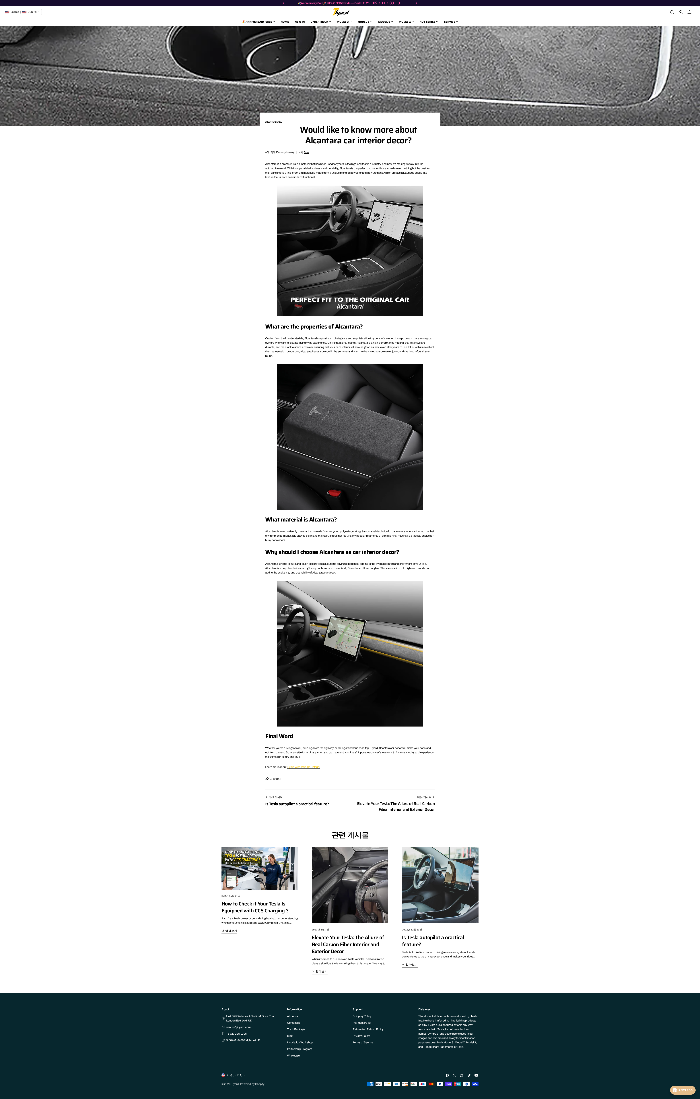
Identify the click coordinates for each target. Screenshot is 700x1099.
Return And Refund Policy (368, 1029)
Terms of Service (363, 1042)
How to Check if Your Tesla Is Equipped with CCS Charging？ (255, 907)
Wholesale (293, 1055)
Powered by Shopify (252, 1084)
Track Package (296, 1029)
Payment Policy (362, 1022)
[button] (23, 12)
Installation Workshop (300, 1042)
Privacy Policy (361, 1035)
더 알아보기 (229, 930)
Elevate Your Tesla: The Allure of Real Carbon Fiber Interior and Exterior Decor (348, 944)
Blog (306, 152)
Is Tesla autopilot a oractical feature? (433, 940)
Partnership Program (299, 1049)
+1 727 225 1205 (236, 1033)
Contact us (293, 1022)
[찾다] (672, 12)
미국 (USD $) (234, 1075)
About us (292, 1016)
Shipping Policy (362, 1016)
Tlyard (235, 1084)
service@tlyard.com (238, 1027)
